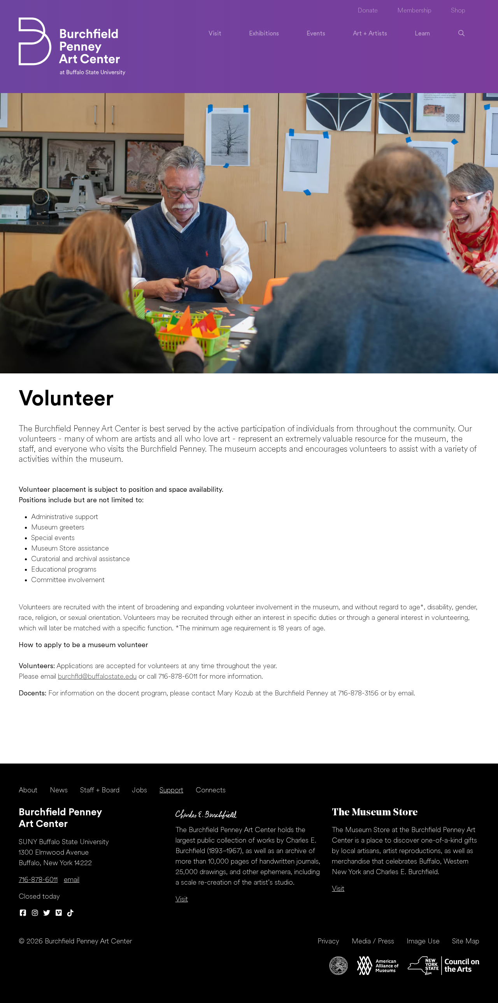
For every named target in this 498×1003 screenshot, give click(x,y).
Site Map (465, 941)
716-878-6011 (38, 880)
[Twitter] (46, 913)
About (28, 790)
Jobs (139, 790)
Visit (215, 34)
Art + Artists (370, 34)
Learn (422, 34)
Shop (458, 11)
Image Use (423, 941)
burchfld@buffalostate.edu (97, 677)
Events (316, 34)
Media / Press (373, 941)
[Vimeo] (58, 913)
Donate (368, 11)
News (59, 790)
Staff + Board (99, 790)
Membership (414, 11)
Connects (211, 790)
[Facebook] (23, 913)
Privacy (328, 941)
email (71, 880)
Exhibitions (264, 34)
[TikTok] (70, 913)
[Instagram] (35, 913)
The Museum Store (375, 813)
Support (171, 790)
